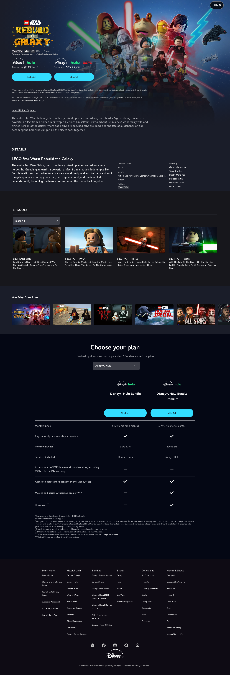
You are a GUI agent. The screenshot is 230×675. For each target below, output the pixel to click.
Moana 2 (170, 595)
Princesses (146, 621)
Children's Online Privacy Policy (52, 583)
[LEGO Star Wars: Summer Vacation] (72, 314)
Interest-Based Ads (49, 615)
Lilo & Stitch (171, 601)
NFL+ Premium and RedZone (99, 616)
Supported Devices (74, 608)
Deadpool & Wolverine (176, 582)
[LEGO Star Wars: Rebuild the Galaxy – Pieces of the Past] (31, 314)
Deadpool (171, 575)
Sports (144, 595)
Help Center (72, 601)
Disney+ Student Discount (102, 575)
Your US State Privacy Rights (50, 593)
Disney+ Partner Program (77, 634)
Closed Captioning (74, 621)
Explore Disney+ (73, 575)
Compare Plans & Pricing (102, 625)
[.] (92, 645)
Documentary (147, 608)
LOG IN (217, 5)
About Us (70, 615)
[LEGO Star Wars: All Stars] (196, 314)
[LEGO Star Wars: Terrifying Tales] (113, 314)
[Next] (224, 314)
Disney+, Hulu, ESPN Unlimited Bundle (100, 597)
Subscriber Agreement (51, 602)
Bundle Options (98, 582)
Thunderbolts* (172, 615)
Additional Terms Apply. (34, 100)
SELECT (31, 76)
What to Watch (73, 595)
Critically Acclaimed (150, 588)
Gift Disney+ (72, 628)
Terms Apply (41, 516)
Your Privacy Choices (50, 608)
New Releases (72, 588)
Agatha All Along (174, 628)
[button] (77, 571)
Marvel (120, 588)
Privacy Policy (47, 575)
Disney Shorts (147, 601)
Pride (144, 615)
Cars (168, 621)
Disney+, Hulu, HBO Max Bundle (102, 606)
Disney (119, 575)
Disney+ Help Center (110, 534)
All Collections (148, 575)
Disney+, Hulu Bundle (100, 588)
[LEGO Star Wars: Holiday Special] (154, 314)
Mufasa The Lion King (175, 634)
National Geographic (125, 601)
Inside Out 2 (171, 588)
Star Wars (121, 595)
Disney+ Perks (72, 582)
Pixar (119, 582)
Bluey (169, 608)
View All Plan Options (24, 110)
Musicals (145, 582)
